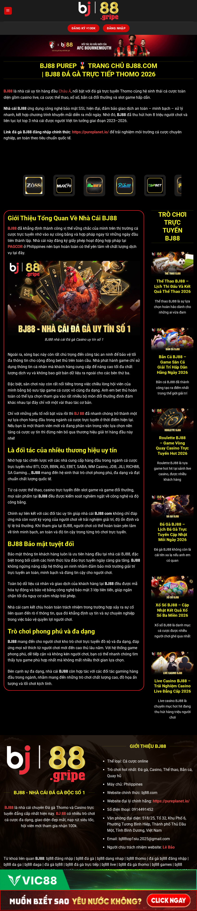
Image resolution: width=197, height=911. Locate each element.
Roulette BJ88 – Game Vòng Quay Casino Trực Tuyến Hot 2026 (172, 446)
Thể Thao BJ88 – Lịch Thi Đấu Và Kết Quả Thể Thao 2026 (172, 286)
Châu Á (65, 91)
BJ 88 (61, 813)
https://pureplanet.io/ (90, 132)
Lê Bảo (169, 847)
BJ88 (8, 91)
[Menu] (8, 11)
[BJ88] (98, 11)
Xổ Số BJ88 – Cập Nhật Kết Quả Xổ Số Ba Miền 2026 (172, 610)
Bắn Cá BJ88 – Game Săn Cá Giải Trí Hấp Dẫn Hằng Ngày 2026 (172, 365)
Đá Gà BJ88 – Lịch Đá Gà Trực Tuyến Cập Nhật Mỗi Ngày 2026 (172, 532)
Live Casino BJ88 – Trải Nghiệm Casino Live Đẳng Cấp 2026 (172, 686)
